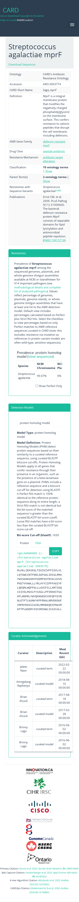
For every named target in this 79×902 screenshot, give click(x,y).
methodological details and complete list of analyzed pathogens (37, 289)
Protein (24, 543)
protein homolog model (35, 423)
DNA (38, 543)
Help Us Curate (8, 20)
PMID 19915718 (54, 240)
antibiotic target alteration (53, 159)
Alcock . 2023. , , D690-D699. (49, 868)
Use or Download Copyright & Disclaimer (22, 15)
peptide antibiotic (54, 151)
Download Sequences (22, 64)
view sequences (40, 356)
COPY (55, 551)
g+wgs (58, 190)
